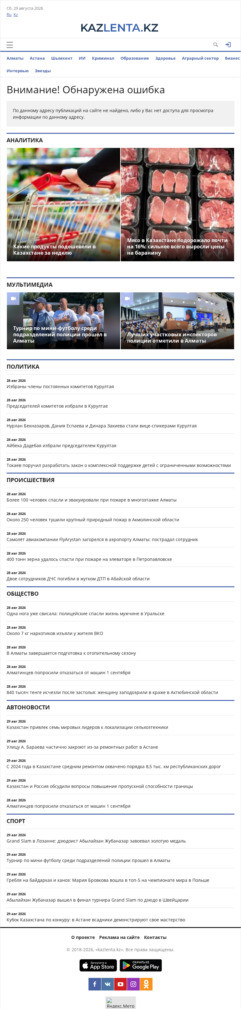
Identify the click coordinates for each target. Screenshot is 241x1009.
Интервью (18, 70)
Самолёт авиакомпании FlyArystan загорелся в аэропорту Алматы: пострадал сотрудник (102, 539)
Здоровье (165, 58)
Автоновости (28, 707)
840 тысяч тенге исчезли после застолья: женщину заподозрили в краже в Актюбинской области (112, 692)
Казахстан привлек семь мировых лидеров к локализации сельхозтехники (87, 727)
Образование (134, 58)
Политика (23, 366)
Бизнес (232, 58)
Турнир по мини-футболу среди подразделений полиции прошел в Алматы (88, 860)
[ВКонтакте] (107, 984)
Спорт (16, 821)
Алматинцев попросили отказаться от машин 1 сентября (69, 672)
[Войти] (228, 44)
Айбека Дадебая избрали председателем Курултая (61, 445)
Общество (23, 593)
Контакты (155, 937)
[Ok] (146, 984)
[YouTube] (120, 984)
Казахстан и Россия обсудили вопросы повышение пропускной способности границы (100, 786)
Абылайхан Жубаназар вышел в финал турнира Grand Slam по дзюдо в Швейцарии (98, 900)
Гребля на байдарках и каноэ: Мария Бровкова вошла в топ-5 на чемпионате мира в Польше (108, 880)
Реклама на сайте (119, 937)
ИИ (82, 58)
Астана (37, 58)
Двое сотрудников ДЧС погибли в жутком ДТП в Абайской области (78, 579)
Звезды (43, 70)
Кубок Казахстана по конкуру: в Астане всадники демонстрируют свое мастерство (96, 920)
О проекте (83, 937)
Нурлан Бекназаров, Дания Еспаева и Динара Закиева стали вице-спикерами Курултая (102, 426)
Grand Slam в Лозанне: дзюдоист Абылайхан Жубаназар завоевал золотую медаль (96, 841)
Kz (15, 14)
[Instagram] (133, 984)
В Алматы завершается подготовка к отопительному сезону (71, 653)
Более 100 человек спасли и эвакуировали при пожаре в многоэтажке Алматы (92, 500)
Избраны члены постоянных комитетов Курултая (60, 386)
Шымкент (61, 58)
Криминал (103, 58)
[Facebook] (94, 984)
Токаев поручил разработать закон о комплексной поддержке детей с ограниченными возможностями (119, 465)
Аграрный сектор (200, 58)
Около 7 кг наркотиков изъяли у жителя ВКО (55, 633)
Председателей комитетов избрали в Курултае (57, 406)
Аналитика (25, 140)
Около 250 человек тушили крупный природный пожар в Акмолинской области (93, 520)
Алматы (15, 58)
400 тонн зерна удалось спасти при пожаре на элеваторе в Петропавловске (89, 559)
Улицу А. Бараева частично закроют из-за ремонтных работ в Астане (82, 747)
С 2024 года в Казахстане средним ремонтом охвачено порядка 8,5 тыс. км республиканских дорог (114, 766)
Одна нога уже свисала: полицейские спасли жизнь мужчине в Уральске (85, 613)
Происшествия (31, 480)
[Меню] (10, 45)
